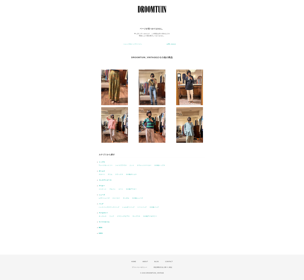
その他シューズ (137, 198)
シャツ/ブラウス (121, 165)
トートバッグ (142, 207)
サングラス (136, 216)
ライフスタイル (104, 222)
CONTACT (169, 261)
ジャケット (103, 189)
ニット (132, 165)
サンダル (126, 198)
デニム (110, 174)
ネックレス (103, 216)
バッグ (101, 204)
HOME (133, 261)
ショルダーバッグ (128, 207)
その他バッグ (154, 207)
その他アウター (131, 189)
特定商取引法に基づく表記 (163, 267)
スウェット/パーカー (144, 165)
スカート (102, 174)
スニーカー (116, 198)
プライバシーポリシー (139, 267)
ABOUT (145, 261)
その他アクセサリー (150, 216)
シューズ (102, 195)
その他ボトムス (131, 174)
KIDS (101, 233)
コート (120, 189)
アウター (102, 186)
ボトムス (102, 171)
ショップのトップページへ (133, 44)
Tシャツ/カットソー (106, 165)
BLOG (156, 261)
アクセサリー (103, 213)
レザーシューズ (104, 198)
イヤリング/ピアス (123, 216)
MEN (100, 227)
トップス (102, 162)
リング (111, 216)
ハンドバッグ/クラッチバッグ (109, 207)
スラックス (119, 174)
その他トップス (159, 165)
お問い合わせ (171, 44)
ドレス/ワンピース (105, 180)
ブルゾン (112, 189)
